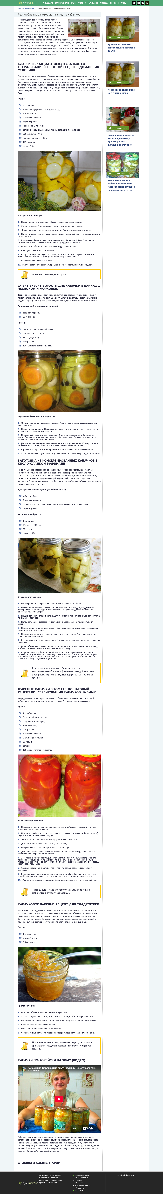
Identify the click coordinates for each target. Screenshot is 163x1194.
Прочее (113, 3)
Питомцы (104, 3)
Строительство (62, 3)
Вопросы (122, 3)
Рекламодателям (82, 1175)
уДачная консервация (26, 8)
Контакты (80, 1190)
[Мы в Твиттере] (134, 4)
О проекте (80, 1188)
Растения (82, 3)
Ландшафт (48, 3)
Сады (73, 3)
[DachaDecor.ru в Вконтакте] (143, 4)
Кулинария (93, 3)
